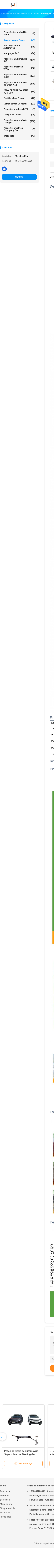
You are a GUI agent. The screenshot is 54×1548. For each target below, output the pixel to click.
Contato (19, 177)
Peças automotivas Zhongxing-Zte (19, 129)
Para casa (5, 1491)
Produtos (4, 1495)
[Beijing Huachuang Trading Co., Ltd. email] (4, 168)
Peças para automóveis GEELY (19, 75)
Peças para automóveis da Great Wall (19, 83)
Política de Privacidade (5, 1514)
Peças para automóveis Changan (19, 121)
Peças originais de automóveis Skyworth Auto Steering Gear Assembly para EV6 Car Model (21, 1454)
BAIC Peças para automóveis (19, 46)
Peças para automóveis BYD (19, 60)
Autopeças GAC (19, 53)
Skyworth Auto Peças (19, 40)
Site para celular (8, 1508)
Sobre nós (5, 1500)
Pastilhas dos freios (19, 98)
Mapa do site (6, 1504)
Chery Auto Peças (19, 114)
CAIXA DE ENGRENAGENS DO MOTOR (19, 91)
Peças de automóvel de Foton (19, 33)
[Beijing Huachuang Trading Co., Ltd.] (13, 4)
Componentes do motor (19, 104)
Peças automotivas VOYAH (19, 68)
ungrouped (19, 136)
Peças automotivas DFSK (19, 109)
